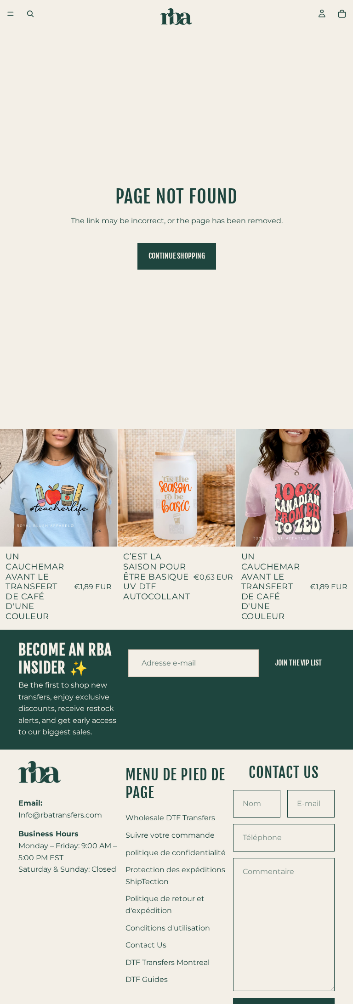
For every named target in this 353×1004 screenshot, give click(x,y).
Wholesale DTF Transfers (170, 817)
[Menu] (10, 13)
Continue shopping (176, 255)
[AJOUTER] (103, 533)
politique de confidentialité (175, 852)
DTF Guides (146, 979)
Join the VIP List (298, 662)
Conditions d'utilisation (167, 927)
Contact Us (145, 945)
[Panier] (342, 14)
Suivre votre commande (170, 835)
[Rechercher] (30, 14)
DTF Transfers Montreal (167, 962)
